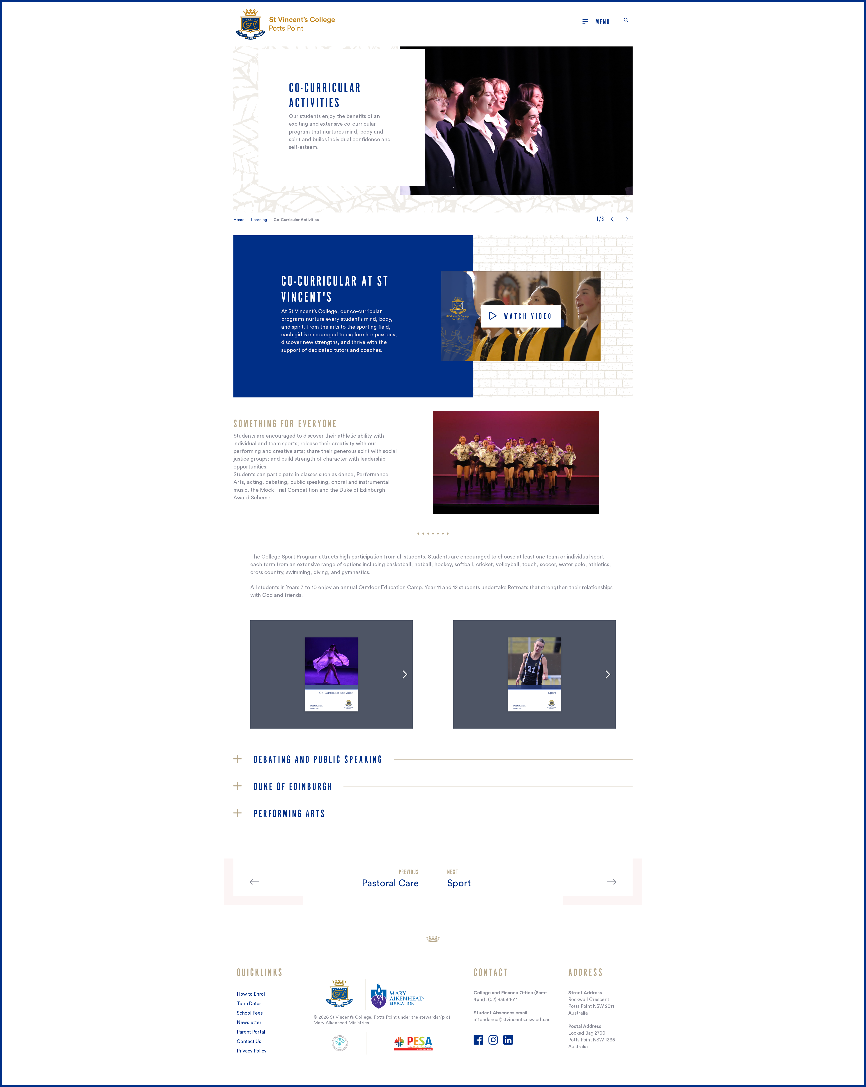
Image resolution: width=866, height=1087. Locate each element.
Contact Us (249, 1041)
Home (238, 220)
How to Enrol (251, 994)
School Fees (250, 1013)
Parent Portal (251, 1032)
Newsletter (249, 1022)
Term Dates (249, 1003)
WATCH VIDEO (527, 316)
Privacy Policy (252, 1051)
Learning (259, 220)
